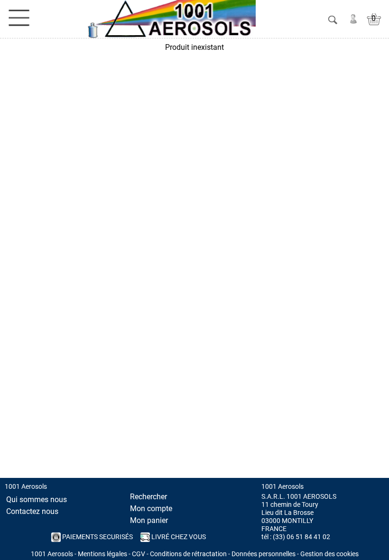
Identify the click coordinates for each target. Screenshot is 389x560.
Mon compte (151, 508)
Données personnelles (264, 554)
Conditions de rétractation (188, 554)
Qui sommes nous (36, 499)
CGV (138, 554)
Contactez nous (32, 511)
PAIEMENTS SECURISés (97, 537)
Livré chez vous (178, 537)
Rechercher (148, 496)
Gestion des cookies (329, 554)
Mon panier (149, 520)
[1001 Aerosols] (170, 19)
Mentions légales (102, 554)
